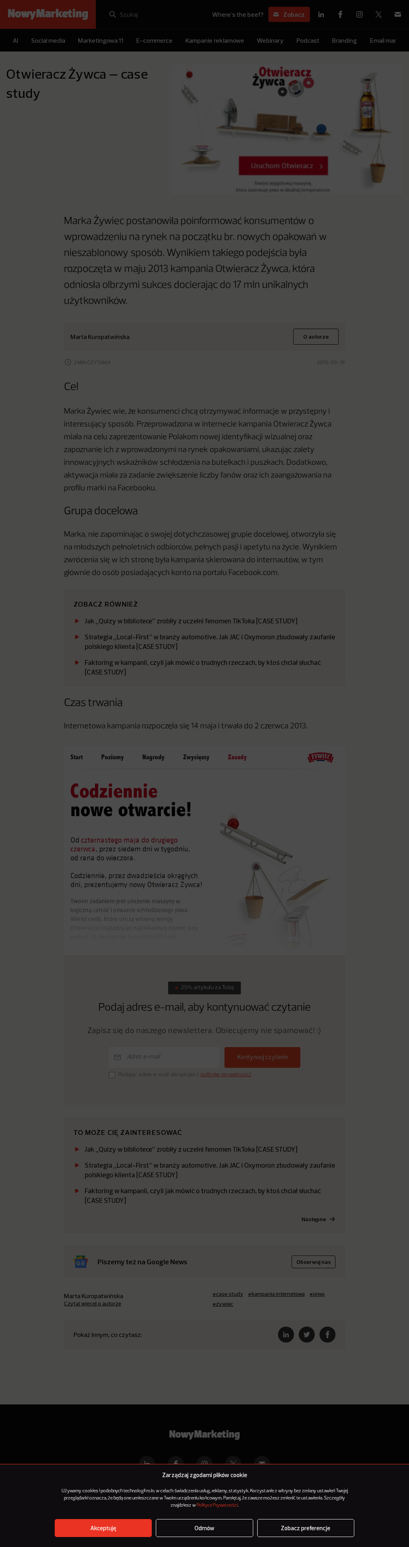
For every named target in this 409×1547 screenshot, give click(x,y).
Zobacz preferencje (305, 1528)
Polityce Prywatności (217, 1505)
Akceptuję (103, 1528)
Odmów (204, 1528)
